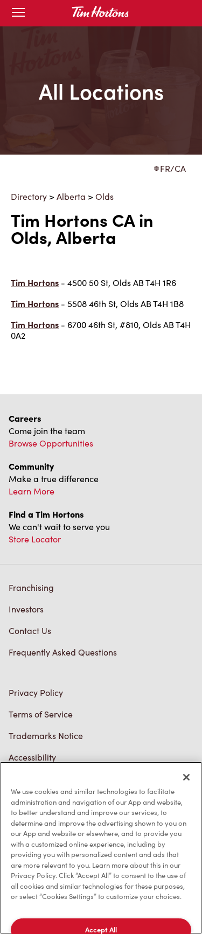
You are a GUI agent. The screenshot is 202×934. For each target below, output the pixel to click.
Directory (29, 196)
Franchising (31, 587)
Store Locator (35, 539)
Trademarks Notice (46, 735)
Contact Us (30, 630)
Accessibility (32, 757)
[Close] (186, 777)
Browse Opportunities (51, 443)
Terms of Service (41, 714)
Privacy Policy (36, 692)
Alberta (71, 196)
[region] (101, 848)
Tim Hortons (35, 282)
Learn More (31, 491)
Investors (26, 609)
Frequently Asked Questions (63, 652)
